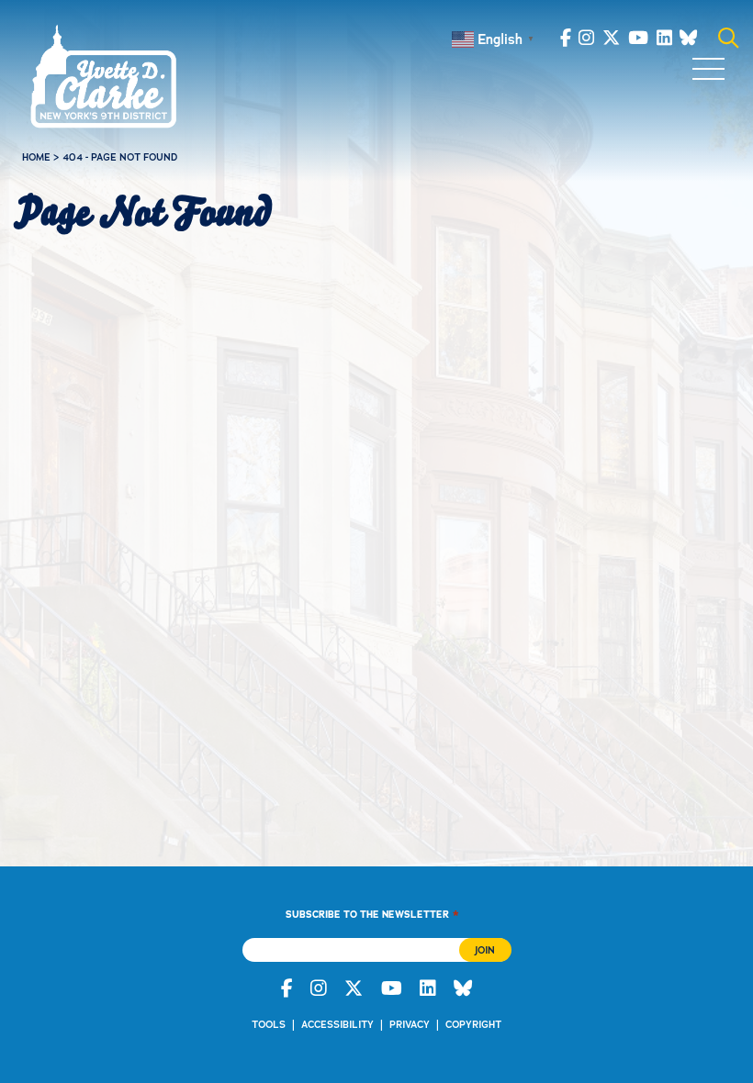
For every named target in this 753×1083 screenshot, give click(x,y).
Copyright (473, 1025)
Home (36, 157)
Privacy (409, 1025)
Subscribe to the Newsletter (372, 913)
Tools (269, 1025)
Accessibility (337, 1025)
